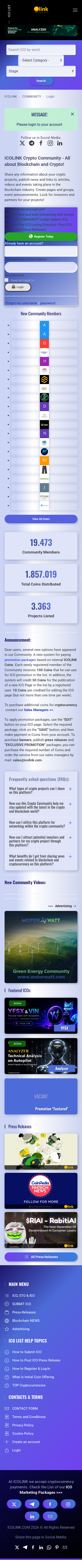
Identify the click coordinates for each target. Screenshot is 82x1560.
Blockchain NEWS (26, 1321)
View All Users (41, 519)
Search (41, 80)
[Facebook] (50, 1503)
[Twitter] (17, 1547)
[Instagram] (68, 1503)
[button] (75, 10)
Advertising (63, 906)
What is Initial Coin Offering (33, 1377)
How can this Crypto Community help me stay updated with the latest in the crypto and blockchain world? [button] (37, 807)
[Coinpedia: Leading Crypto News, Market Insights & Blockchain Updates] (41, 1191)
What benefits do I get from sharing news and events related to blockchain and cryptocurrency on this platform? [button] (36, 860)
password (47, 303)
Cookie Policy (22, 1434)
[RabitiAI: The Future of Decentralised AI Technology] (41, 1230)
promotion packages (20, 660)
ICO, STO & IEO (23, 1296)
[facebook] (33, 1547)
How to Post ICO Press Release (36, 1360)
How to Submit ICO (26, 1352)
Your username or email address (25, 259)
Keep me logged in (22, 280)
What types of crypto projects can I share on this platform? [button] (37, 790)
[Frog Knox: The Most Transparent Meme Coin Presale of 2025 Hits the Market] (41, 1152)
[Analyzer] (41, 30)
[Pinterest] (57, 1547)
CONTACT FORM (25, 1409)
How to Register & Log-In (31, 1369)
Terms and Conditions (29, 1417)
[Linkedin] (41, 1547)
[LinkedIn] (32, 1516)
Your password (14, 275)
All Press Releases (44, 1257)
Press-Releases (24, 1312)
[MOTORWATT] (41, 947)
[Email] (50, 1516)
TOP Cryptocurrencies (29, 1385)
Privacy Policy (22, 1425)
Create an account (26, 1442)
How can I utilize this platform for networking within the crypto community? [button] (37, 824)
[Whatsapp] (49, 1547)
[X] (14, 1503)
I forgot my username (21, 303)
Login (19, 287)
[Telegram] (32, 1503)
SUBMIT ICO (21, 1304)
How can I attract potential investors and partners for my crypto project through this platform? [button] (36, 841)
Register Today (43, 236)
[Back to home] (41, 10)
